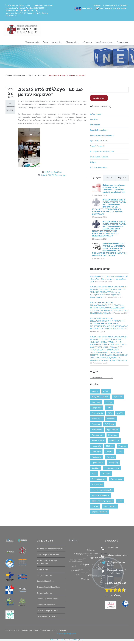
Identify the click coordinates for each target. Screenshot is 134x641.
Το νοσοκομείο (32, 42)
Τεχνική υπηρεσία (112, 468)
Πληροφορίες (72, 42)
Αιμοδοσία (118, 397)
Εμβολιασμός (112, 430)
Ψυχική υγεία (97, 484)
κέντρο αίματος (110, 506)
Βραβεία (109, 402)
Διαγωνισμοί (97, 419)
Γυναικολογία (97, 413)
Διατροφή (96, 424)
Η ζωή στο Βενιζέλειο (37, 75)
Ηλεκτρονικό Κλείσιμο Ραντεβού (50, 549)
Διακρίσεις (94, 119)
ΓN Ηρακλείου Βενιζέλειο (15, 75)
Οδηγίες (93, 162)
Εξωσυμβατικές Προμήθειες (48, 587)
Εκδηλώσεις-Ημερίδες (99, 157)
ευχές (120, 501)
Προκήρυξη (113, 462)
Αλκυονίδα (96, 402)
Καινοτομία (112, 435)
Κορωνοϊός (96, 446)
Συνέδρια (95, 468)
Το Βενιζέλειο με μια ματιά (47, 610)
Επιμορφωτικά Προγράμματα (102, 151)
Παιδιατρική (96, 457)
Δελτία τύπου (95, 114)
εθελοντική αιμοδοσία (100, 495)
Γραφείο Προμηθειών (98, 130)
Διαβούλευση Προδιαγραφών (102, 135)
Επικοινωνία (123, 42)
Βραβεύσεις (96, 408)
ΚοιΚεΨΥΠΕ (114, 441)
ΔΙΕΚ (110, 413)
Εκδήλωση (109, 424)
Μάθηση (109, 446)
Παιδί (120, 451)
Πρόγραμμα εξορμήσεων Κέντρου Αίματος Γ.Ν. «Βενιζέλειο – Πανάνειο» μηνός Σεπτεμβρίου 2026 (109, 278)
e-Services (87, 42)
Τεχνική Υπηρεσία (97, 146)
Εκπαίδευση (95, 125)
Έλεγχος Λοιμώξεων (100, 397)
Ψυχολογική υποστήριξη (102, 490)
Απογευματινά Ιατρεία (46, 605)
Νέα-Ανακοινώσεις (104, 42)
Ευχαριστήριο (60, 175)
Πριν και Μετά (97, 462)
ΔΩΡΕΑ (51, 175)
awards (95, 391)
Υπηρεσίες (57, 42)
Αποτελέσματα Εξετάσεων (48, 554)
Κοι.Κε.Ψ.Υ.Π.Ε (98, 441)
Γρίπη (109, 408)
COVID (44, 175)
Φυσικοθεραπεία (98, 479)
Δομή (45, 42)
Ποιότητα (110, 457)
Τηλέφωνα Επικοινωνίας (47, 616)
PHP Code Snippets (56, 640)
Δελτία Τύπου (42, 569)
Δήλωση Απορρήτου (66, 633)
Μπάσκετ (122, 446)
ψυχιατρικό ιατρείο (99, 512)
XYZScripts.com (78, 640)
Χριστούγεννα (116, 479)
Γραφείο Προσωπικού (99, 141)
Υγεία (94, 473)
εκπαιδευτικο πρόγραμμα (102, 501)
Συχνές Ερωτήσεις (44, 575)
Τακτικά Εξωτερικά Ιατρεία (47, 599)
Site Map (97, 5)
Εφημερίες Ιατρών (44, 593)
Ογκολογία (96, 451)
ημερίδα (95, 506)
